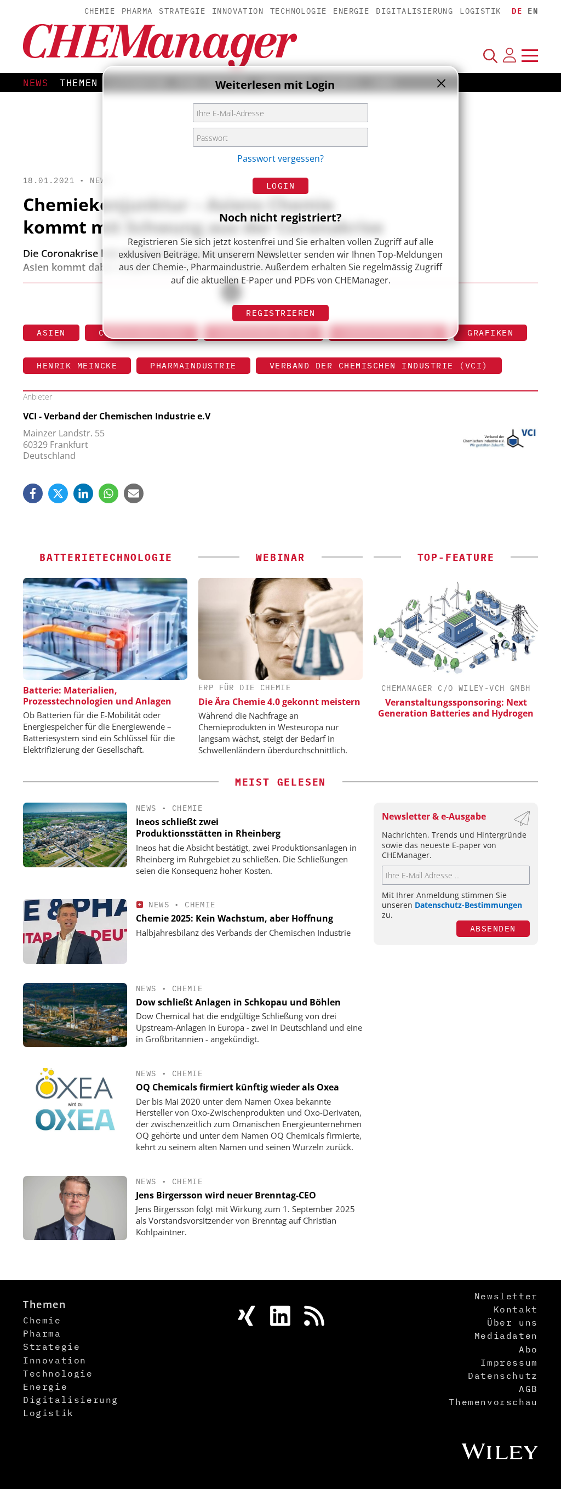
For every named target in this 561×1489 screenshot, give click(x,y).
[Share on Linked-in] (83, 493)
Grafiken (490, 332)
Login (280, 185)
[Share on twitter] (58, 493)
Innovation (238, 11)
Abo (528, 1349)
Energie (351, 11)
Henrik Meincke (77, 365)
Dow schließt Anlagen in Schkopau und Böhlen (238, 1002)
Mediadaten (506, 1335)
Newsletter (506, 1296)
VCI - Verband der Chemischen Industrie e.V (116, 416)
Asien (51, 332)
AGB (528, 1388)
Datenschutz (503, 1375)
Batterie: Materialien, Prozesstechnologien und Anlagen (97, 695)
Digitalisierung (414, 11)
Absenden (493, 928)
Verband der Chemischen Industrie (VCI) (379, 365)
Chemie (99, 11)
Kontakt (516, 1309)
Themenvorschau (493, 1401)
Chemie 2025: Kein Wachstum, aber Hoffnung (234, 918)
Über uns (512, 1322)
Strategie (182, 11)
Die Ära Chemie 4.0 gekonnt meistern (279, 702)
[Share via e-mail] (134, 493)
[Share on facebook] (33, 493)
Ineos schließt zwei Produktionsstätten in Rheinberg (208, 827)
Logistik (480, 11)
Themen (79, 83)
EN (533, 11)
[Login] (509, 55)
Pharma (137, 11)
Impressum (508, 1362)
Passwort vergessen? (280, 158)
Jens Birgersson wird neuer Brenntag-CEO (226, 1195)
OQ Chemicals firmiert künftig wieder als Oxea (237, 1087)
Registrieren (280, 313)
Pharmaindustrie (193, 365)
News (36, 83)
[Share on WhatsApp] (108, 493)
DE (517, 11)
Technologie (298, 11)
